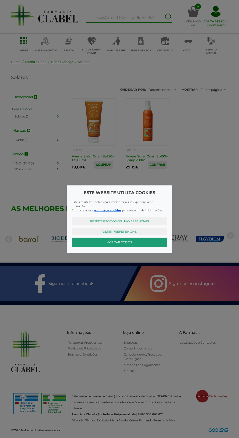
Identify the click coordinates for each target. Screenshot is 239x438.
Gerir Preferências (119, 231)
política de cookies (107, 210)
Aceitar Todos (119, 242)
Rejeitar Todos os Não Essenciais (119, 221)
